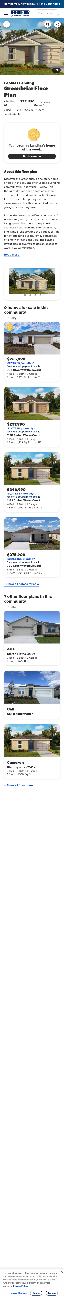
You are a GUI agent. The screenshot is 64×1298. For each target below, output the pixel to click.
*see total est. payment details (23, 365)
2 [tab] (30, 295)
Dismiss (51, 1293)
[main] (32, 658)
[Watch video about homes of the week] (32, 134)
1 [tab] (25, 295)
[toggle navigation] (6, 13)
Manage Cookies (18, 1293)
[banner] (32, 4)
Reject (36, 1293)
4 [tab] (40, 295)
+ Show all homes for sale (21, 584)
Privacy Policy (20, 1286)
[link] (32, 46)
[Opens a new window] (47, 24)
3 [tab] (35, 295)
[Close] (62, 1272)
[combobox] (47, 12)
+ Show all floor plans (18, 785)
